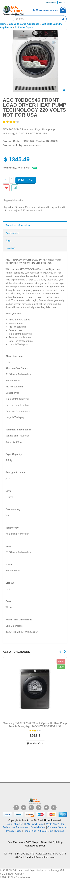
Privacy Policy (13, 831)
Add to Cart (27, 180)
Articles (42, 831)
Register (51, 2)
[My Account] (33, 10)
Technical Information (18, 225)
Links (50, 831)
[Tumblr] (54, 807)
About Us (18, 824)
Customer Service (56, 827)
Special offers (38, 827)
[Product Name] (35, 689)
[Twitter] (23, 807)
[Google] (38, 807)
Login (62, 2)
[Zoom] (64, 90)
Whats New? (52, 824)
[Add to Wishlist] (6, 187)
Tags (8, 240)
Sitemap (59, 831)
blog (34, 831)
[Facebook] (16, 807)
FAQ (27, 824)
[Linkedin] (31, 807)
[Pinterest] (46, 807)
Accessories (12, 233)
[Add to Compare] (14, 187)
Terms (27, 831)
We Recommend (20, 827)
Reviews (10, 247)
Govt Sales (38, 824)
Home (9, 824)
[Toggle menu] (28, 9)
